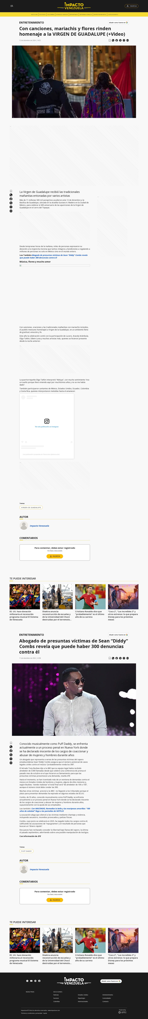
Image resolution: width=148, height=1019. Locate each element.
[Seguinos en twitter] (27, 981)
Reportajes (74, 14)
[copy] (127, 40)
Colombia (50, 14)
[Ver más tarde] (110, 40)
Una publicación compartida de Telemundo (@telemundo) (41, 454)
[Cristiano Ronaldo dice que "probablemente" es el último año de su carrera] (90, 596)
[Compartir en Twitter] (120, 40)
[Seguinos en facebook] (39, 981)
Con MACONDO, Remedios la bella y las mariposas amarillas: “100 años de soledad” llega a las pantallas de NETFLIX (55, 809)
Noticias (34, 14)
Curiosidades (113, 14)
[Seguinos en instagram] (35, 981)
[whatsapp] (113, 40)
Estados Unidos (62, 14)
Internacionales (86, 14)
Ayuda (45, 1013)
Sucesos (42, 14)
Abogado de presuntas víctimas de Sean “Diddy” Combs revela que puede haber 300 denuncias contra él (53, 256)
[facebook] (116, 40)
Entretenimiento (100, 14)
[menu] (12, 6)
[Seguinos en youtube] (31, 981)
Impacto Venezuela (39, 526)
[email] (124, 40)
